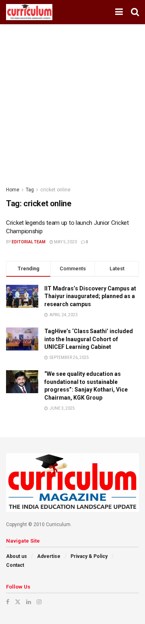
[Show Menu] (119, 12)
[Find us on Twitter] (18, 601)
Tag (30, 190)
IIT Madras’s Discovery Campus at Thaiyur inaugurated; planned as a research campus (90, 296)
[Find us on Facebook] (7, 601)
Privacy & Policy (89, 556)
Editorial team (29, 242)
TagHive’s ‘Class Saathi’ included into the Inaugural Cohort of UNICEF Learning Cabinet (88, 339)
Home (12, 190)
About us (16, 556)
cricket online (55, 190)
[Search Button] (135, 12)
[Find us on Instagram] (39, 601)
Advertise (48, 556)
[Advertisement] (72, 100)
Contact (15, 565)
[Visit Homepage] (29, 12)
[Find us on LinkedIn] (28, 601)
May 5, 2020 (65, 242)
